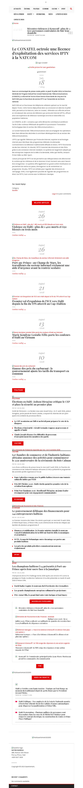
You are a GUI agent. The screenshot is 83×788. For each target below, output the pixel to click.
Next (71, 33)
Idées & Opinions (19, 14)
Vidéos (50, 14)
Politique (36, 9)
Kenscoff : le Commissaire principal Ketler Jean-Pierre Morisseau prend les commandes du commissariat (45, 657)
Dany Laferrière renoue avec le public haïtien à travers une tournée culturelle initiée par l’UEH (42, 478)
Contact (14, 786)
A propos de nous (61, 14)
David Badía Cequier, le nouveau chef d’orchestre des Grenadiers (41, 586)
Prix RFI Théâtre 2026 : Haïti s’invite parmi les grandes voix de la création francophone (41, 485)
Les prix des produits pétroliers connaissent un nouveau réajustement (37, 547)
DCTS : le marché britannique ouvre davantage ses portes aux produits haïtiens (39, 540)
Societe (15, 190)
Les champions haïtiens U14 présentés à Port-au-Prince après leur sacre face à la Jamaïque (39, 568)
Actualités (17, 9)
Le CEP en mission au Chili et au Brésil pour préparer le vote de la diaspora (41, 422)
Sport (63, 9)
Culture (54, 9)
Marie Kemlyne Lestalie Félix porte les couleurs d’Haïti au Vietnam (41, 336)
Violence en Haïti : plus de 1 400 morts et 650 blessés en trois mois (39, 228)
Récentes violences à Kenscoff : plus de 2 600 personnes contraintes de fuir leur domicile (48, 30)
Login (50, 2)
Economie (46, 9)
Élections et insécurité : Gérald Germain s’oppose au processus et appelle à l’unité (41, 429)
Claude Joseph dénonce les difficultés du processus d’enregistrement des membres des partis (35, 435)
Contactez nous (19, 19)
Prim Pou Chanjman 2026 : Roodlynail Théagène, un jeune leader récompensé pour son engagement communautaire (41, 492)
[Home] (15, 23)
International (40, 14)
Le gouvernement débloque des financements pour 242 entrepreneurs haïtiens (40, 512)
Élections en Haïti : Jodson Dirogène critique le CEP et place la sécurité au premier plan (41, 403)
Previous (69, 33)
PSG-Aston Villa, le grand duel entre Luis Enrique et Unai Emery (40, 595)
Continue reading (17, 235)
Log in (54, 194)
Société (29, 14)
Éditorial (27, 9)
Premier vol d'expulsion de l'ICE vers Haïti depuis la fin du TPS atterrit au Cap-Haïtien (39, 302)
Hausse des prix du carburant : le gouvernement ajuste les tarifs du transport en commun (40, 371)
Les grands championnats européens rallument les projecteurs (40, 590)
